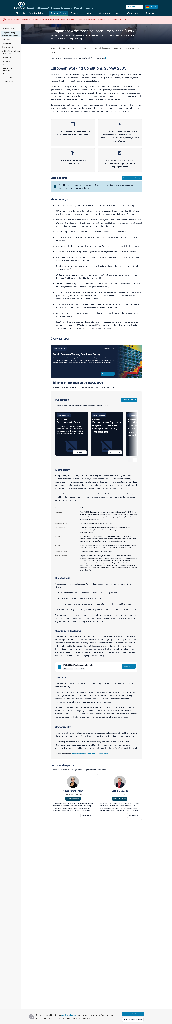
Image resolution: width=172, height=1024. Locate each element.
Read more (108, 374)
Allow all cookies (133, 1014)
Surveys (84, 48)
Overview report (7, 47)
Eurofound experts (8, 81)
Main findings (6, 43)
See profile (85, 815)
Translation (6, 74)
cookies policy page (69, 1015)
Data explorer (6, 39)
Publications (7, 57)
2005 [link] (53, 52)
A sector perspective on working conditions (90, 753)
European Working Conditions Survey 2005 (10, 34)
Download (127, 666)
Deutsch (153, 7)
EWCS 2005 (104, 58)
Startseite (20, 13)
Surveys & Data (68, 48)
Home (53, 48)
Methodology (6, 61)
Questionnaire (7, 65)
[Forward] (135, 460)
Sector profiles (7, 78)
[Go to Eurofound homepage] (19, 5)
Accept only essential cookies (133, 1019)
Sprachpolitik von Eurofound (117, 19)
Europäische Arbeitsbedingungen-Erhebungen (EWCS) (115, 48)
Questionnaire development (7, 69)
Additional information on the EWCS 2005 (11, 52)
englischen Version (84, 19)
